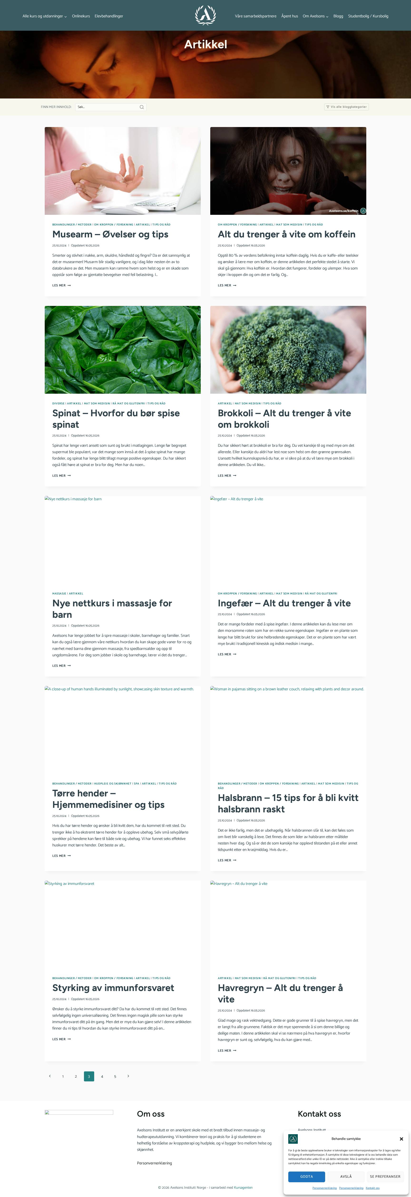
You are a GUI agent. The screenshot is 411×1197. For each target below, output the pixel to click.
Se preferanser (385, 1177)
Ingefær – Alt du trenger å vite (284, 603)
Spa (136, 783)
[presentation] (123, 171)
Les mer (61, 285)
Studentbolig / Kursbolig (368, 16)
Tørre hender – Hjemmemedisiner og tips (108, 798)
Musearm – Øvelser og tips (110, 234)
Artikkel (143, 224)
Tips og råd (161, 224)
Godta (306, 1177)
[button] (401, 1139)
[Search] (141, 107)
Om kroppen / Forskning (113, 224)
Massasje (59, 593)
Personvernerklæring (325, 1188)
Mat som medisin (289, 224)
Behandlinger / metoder (72, 224)
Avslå (346, 1177)
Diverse (58, 403)
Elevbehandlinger (109, 16)
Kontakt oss (373, 1188)
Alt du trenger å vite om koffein (287, 234)
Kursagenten (243, 1188)
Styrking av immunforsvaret (113, 987)
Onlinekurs (81, 16)
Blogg (338, 16)
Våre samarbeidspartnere (255, 16)
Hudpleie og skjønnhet (113, 783)
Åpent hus (289, 16)
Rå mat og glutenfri (129, 403)
